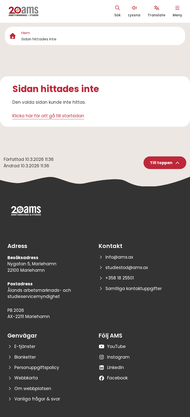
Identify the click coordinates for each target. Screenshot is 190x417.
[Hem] (12, 36)
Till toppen (161, 163)
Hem (25, 32)
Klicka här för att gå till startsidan (48, 116)
